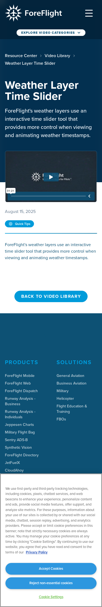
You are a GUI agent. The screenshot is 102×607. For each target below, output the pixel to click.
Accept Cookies (51, 568)
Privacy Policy (37, 552)
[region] (51, 540)
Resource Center (21, 55)
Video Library (57, 55)
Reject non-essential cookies (51, 583)
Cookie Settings (51, 596)
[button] (89, 13)
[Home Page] (33, 13)
